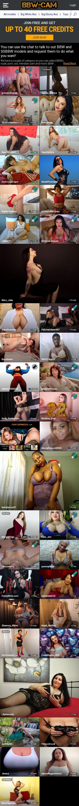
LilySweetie (8, 714)
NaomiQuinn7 (9, 152)
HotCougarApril (10, 182)
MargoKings (8, 537)
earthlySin (7, 744)
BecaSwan (7, 359)
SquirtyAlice (47, 152)
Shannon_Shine (10, 625)
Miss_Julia (7, 300)
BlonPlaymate (9, 803)
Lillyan (5, 241)
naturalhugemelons (51, 773)
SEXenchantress (10, 122)
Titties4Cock (48, 744)
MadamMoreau (49, 389)
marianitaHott (48, 596)
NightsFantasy (9, 211)
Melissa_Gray (48, 418)
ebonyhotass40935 (51, 448)
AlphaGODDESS (10, 389)
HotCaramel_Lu (10, 655)
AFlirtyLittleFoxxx (50, 211)
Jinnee (5, 773)
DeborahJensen (49, 241)
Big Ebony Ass (50, 14)
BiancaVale (47, 122)
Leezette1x (8, 566)
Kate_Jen (46, 537)
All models (10, 14)
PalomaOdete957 (50, 329)
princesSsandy (9, 93)
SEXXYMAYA (48, 359)
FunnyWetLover (10, 596)
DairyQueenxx (9, 329)
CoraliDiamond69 (50, 655)
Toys (65, 14)
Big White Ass (29, 14)
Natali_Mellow (48, 625)
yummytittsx (47, 566)
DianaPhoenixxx (49, 182)
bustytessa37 (9, 507)
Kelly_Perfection (10, 418)
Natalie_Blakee (49, 93)
